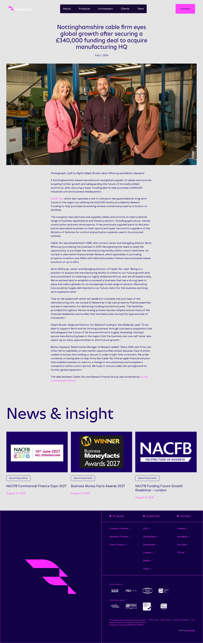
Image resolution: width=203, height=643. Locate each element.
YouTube (181, 545)
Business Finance (119, 537)
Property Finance (119, 528)
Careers (147, 553)
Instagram (182, 537)
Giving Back (149, 537)
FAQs (146, 569)
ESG (145, 528)
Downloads (149, 545)
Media (146, 561)
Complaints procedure (181, 620)
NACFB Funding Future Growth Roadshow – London (159, 488)
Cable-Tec (57, 198)
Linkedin (181, 528)
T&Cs (193, 620)
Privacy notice (153, 620)
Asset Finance (117, 545)
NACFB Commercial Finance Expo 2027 (36, 486)
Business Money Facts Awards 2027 (98, 486)
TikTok (180, 553)
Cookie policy (166, 620)
